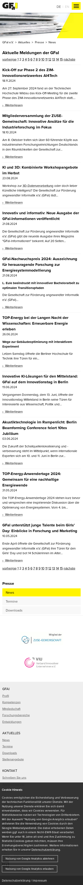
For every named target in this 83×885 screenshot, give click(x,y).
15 (61, 59)
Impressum (40, 880)
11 (46, 59)
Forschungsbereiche (16, 715)
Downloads (14, 610)
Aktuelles (24, 42)
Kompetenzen (11, 702)
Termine (12, 601)
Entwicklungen (11, 722)
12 (49, 59)
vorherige (9, 59)
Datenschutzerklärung (45, 849)
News (10, 592)
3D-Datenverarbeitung (38, 185)
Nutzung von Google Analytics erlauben (30, 868)
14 (57, 59)
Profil (5, 696)
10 (42, 59)
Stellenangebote (13, 759)
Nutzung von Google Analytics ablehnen (30, 858)
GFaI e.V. (8, 42)
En (67, 6)
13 (53, 59)
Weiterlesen (13, 105)
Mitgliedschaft (11, 709)
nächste (69, 59)
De (59, 6)
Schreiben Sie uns (14, 777)
